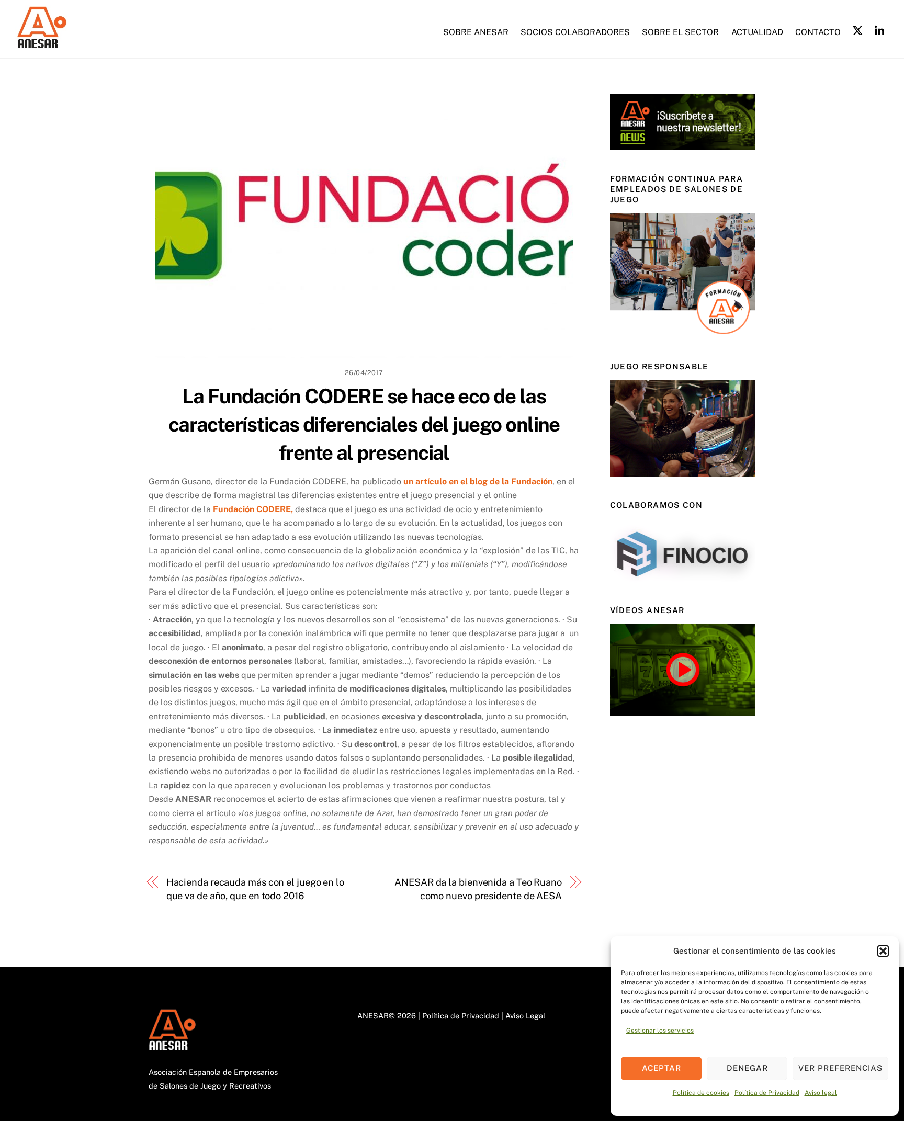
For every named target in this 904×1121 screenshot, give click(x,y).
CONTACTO (818, 32)
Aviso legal (821, 1092)
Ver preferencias (840, 1067)
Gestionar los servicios (660, 1030)
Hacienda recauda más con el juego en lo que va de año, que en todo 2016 (255, 889)
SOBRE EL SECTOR (680, 32)
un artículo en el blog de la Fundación (477, 481)
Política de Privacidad (766, 1092)
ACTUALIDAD (757, 32)
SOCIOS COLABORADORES (575, 32)
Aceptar (661, 1067)
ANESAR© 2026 (386, 1015)
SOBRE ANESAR (475, 32)
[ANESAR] (41, 44)
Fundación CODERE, (253, 509)
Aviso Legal (525, 1015)
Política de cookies (701, 1092)
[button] (883, 951)
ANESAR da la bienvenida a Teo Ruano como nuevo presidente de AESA (478, 889)
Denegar (747, 1067)
